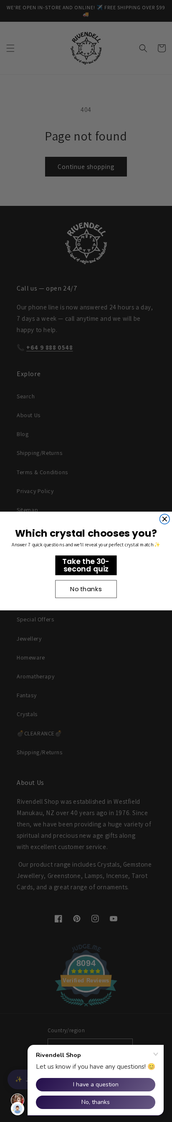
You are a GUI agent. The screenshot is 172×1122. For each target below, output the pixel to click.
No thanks (86, 588)
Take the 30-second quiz (85, 565)
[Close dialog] (165, 519)
